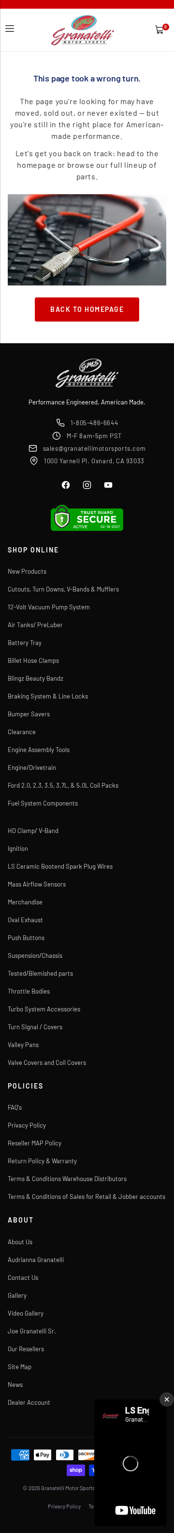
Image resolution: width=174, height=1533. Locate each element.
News (15, 1384)
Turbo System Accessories (44, 1009)
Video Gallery (26, 1313)
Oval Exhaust (25, 920)
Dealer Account (29, 1402)
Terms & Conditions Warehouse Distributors (67, 1179)
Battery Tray (25, 642)
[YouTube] (108, 485)
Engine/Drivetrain (32, 767)
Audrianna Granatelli (36, 1260)
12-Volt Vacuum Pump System (49, 607)
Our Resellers (26, 1349)
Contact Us (23, 1277)
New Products (27, 571)
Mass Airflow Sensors (37, 884)
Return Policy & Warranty (42, 1161)
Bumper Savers (29, 714)
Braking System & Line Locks (48, 696)
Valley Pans (23, 1045)
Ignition (18, 848)
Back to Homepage (87, 309)
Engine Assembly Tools (39, 749)
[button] (9, 29)
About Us (20, 1242)
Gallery (17, 1295)
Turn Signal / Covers (35, 1027)
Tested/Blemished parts (40, 973)
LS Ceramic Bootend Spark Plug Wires (60, 866)
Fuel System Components (43, 803)
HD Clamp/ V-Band (33, 830)
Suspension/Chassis (35, 955)
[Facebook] (66, 485)
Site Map (19, 1367)
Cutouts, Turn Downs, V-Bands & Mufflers (63, 589)
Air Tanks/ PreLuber (35, 625)
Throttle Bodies (29, 991)
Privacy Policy (27, 1125)
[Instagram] (87, 485)
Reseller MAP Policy (34, 1143)
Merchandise (25, 902)
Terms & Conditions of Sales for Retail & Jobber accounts (86, 1196)
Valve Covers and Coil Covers (47, 1062)
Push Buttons (26, 937)
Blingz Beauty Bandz (35, 678)
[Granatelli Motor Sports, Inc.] (83, 30)
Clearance (22, 732)
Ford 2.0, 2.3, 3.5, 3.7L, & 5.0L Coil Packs (63, 785)
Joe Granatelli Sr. (32, 1331)
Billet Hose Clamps (33, 660)
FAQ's (15, 1107)
